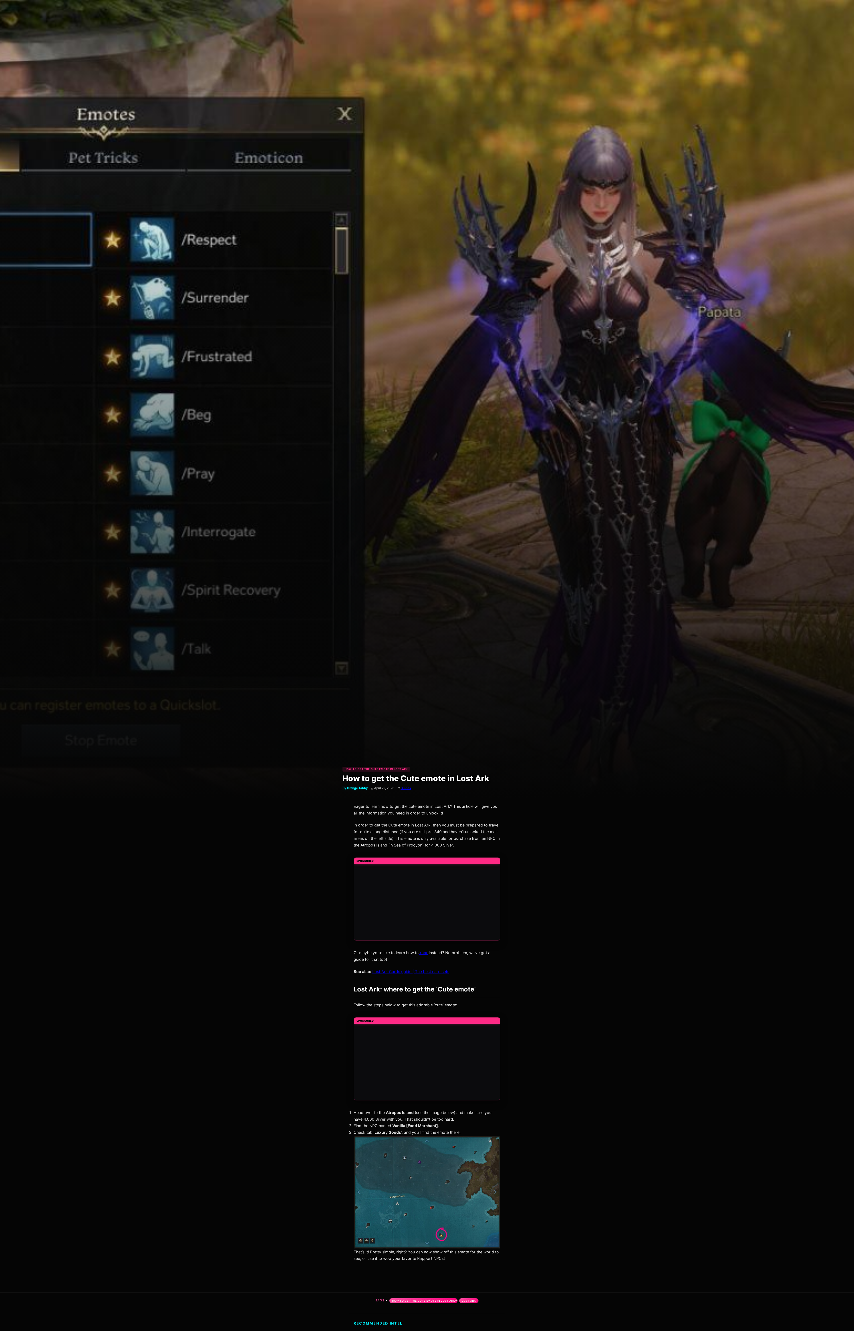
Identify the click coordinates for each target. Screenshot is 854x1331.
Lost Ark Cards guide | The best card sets (410, 971)
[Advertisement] (427, 905)
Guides (406, 788)
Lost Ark (469, 1300)
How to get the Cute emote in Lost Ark (423, 1300)
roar (423, 952)
